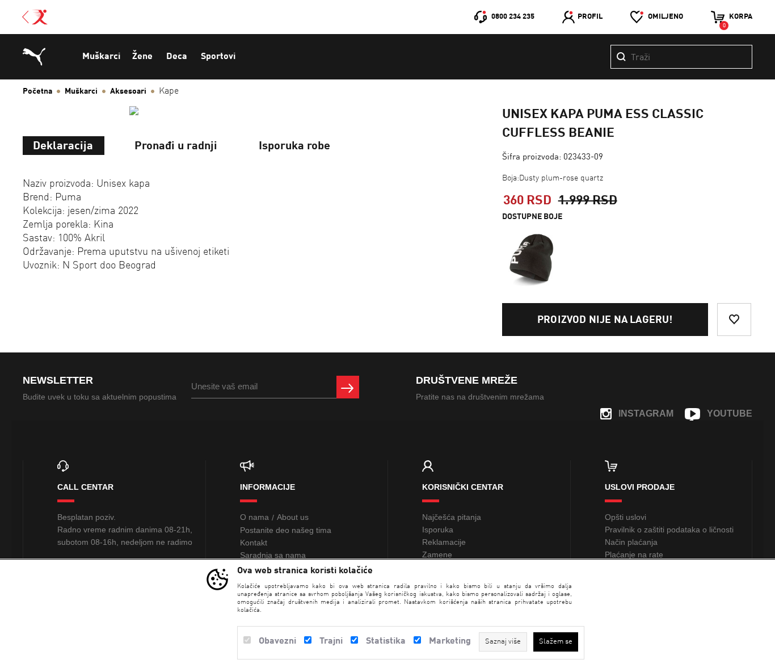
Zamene (437, 554)
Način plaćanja (631, 542)
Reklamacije (444, 542)
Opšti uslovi (625, 517)
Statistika (386, 641)
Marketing (450, 641)
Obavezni (277, 641)
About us (293, 517)
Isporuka (437, 529)
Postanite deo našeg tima (285, 530)
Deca (176, 56)
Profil (590, 16)
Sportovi (218, 56)
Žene (142, 56)
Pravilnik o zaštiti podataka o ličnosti (669, 529)
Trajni (331, 641)
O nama (254, 517)
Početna (37, 91)
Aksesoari (128, 91)
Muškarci (101, 56)
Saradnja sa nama (273, 555)
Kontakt (253, 542)
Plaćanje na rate (634, 554)
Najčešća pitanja (451, 517)
